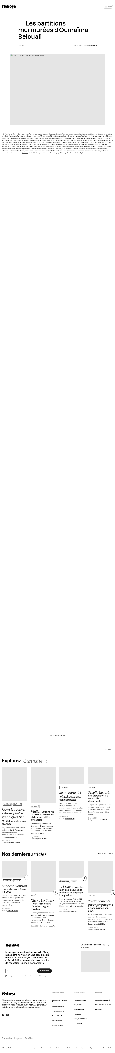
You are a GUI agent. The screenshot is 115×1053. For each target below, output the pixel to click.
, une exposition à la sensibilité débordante (99, 796)
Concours (98, 1009)
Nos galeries (78, 1004)
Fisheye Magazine (99, 929)
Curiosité (23, 45)
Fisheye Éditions (79, 1009)
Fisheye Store (78, 1014)
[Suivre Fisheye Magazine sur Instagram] (7, 1015)
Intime (74, 881)
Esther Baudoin (69, 818)
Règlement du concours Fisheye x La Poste (101, 1048)
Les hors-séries (57, 1020)
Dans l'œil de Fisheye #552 (93, 945)
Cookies (69, 1048)
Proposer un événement (103, 1004)
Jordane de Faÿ (50, 926)
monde (104, 144)
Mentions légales (80, 1048)
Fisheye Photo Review (59, 1016)
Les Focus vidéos (57, 1025)
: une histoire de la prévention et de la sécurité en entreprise (43, 815)
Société (17, 880)
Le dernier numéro (58, 1006)
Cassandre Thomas (13, 842)
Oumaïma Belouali (55, 134)
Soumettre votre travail (102, 1000)
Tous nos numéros (58, 1011)
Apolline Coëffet (41, 838)
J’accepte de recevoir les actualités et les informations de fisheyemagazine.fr (29, 976)
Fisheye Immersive (80, 1000)
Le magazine (78, 1023)
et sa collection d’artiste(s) (70, 796)
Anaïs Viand (93, 45)
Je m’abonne (44, 971)
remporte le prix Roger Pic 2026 (14, 888)
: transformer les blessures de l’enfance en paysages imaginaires (71, 891)
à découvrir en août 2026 (100, 905)
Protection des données (56, 1048)
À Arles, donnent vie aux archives (14, 816)
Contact (43, 1048)
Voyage (92, 896)
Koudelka (25, 153)
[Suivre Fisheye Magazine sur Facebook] (3, 1015)
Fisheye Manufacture (80, 1018)
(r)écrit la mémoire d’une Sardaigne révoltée (42, 904)
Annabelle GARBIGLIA (101, 820)
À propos (34, 1048)
